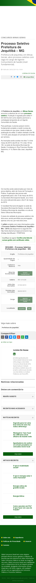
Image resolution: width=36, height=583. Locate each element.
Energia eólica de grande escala (20, 487)
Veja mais (18, 454)
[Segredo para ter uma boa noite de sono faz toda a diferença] (7, 425)
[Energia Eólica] (7, 498)
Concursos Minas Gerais (13, 37)
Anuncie (28, 541)
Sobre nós (6, 537)
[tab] (18, 396)
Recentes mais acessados (14, 408)
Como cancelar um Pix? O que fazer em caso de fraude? (22, 508)
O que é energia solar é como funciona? (22, 477)
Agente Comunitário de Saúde (25, 299)
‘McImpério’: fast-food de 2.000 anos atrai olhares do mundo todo (22, 435)
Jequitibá (22, 309)
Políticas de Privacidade (11, 541)
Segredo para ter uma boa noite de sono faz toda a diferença (22, 425)
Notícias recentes (11, 417)
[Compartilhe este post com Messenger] (17, 76)
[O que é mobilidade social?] (7, 468)
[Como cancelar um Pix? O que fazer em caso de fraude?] (7, 508)
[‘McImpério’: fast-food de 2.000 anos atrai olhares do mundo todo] (7, 435)
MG (29, 309)
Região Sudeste (9, 396)
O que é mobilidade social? (21, 467)
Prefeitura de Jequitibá (10, 327)
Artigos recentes (10, 460)
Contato (6, 545)
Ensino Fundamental (25, 273)
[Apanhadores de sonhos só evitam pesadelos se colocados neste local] (7, 445)
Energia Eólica (18, 496)
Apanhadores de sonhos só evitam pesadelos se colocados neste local (22, 445)
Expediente (19, 537)
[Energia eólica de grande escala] (7, 488)
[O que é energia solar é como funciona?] (7, 478)
